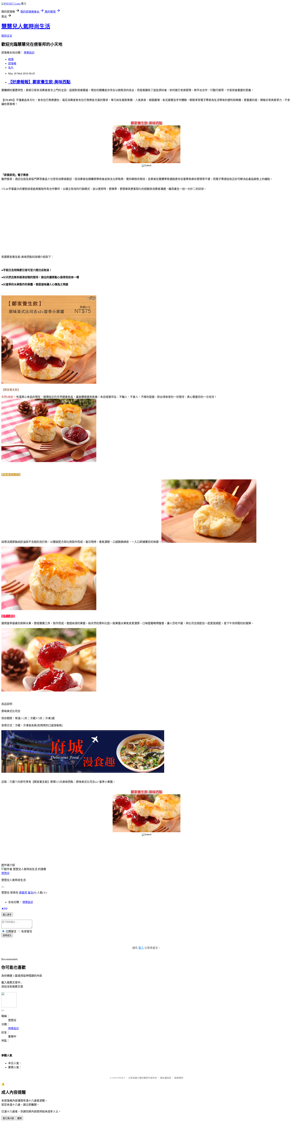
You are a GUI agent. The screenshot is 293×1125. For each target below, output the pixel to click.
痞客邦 (23, 892)
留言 (30, 892)
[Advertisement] (30, 221)
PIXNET (121, 1078)
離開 (19, 1118)
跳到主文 (6, 35)
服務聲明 (178, 1078)
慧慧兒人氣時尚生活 (25, 26)
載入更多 (7, 914)
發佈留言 (7, 935)
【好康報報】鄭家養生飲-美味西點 (39, 82)
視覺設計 (29, 52)
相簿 (11, 59)
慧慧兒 (5, 873)
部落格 (12, 63)
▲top (4, 908)
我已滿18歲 (8, 1118)
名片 (11, 67)
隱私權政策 (165, 1078)
